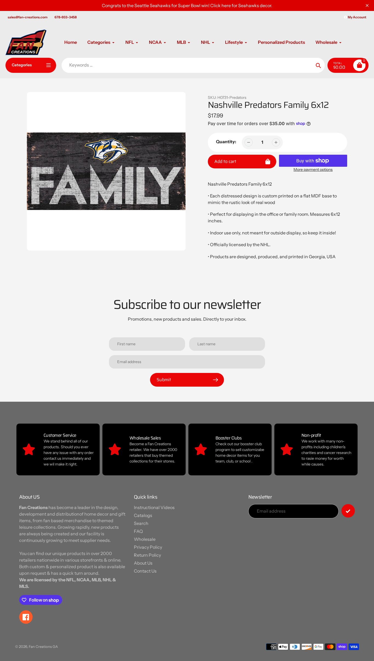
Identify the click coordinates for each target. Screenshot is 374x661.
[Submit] (348, 511)
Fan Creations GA (43, 646)
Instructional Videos (154, 507)
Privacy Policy (148, 547)
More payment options (313, 169)
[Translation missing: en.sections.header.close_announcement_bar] (367, 5)
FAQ (138, 531)
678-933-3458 (65, 17)
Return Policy (147, 555)
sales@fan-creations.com (27, 17)
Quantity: (226, 141)
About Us (143, 563)
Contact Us (145, 571)
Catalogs (143, 515)
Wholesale (145, 539)
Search (141, 523)
